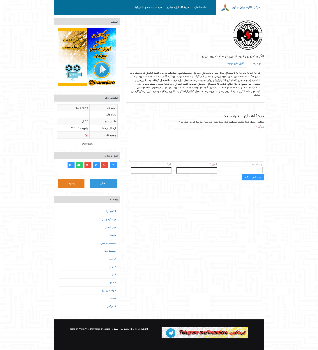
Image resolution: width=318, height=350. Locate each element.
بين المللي (110, 227)
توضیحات (255, 63)
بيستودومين (109, 219)
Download (87, 144)
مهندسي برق (108, 290)
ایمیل (213, 164)
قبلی (103, 183)
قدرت (113, 274)
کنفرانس (111, 306)
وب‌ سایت (257, 164)
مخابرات (111, 282)
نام (169, 164)
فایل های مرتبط (235, 63)
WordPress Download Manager (94, 329)
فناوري (112, 267)
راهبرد (113, 235)
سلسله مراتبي (108, 243)
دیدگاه (260, 127)
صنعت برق (110, 251)
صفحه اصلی (200, 7)
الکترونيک (110, 211)
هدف (113, 298)
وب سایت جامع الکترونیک (147, 7)
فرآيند (112, 259)
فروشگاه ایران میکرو (178, 7)
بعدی (71, 183)
